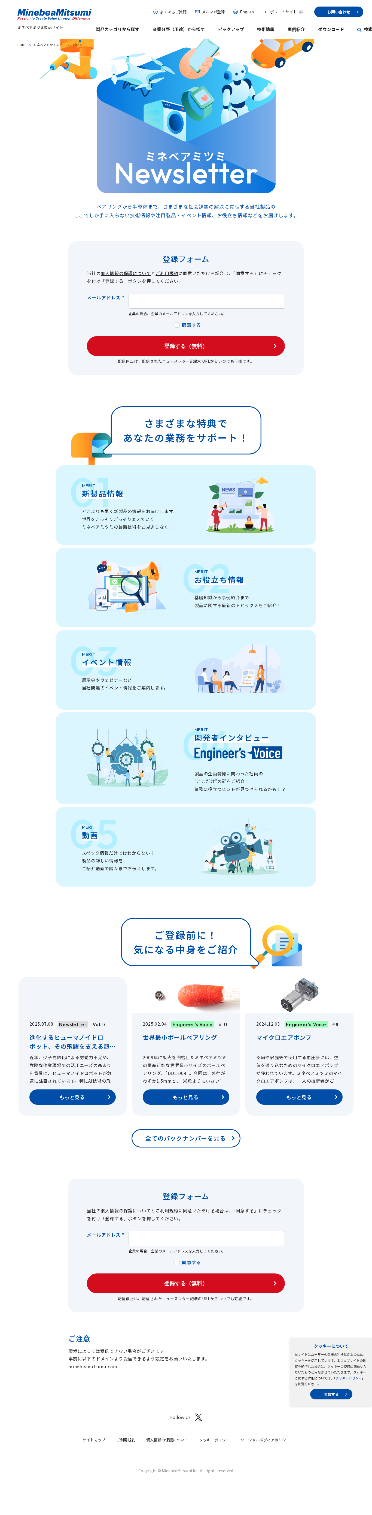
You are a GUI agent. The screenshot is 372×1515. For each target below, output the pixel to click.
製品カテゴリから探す (117, 29)
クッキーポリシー (349, 1378)
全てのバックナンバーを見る (185, 1138)
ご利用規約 (166, 273)
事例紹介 (296, 29)
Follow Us (180, 1417)
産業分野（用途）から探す (179, 29)
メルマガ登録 (213, 11)
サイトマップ (94, 1439)
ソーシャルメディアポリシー (265, 1439)
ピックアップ (231, 29)
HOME (21, 44)
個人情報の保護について (126, 273)
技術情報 (266, 29)
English (247, 11)
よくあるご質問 (173, 11)
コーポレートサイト (280, 11)
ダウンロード (331, 29)
